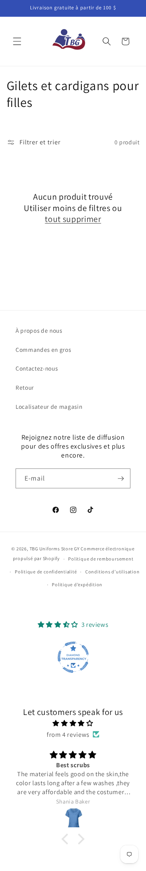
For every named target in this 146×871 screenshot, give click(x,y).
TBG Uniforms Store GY (55, 549)
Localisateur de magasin (49, 406)
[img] (73, 723)
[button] (17, 41)
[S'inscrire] (120, 478)
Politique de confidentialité (46, 572)
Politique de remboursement (100, 559)
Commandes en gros (43, 349)
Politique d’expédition (77, 584)
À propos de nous (39, 330)
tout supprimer (73, 218)
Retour (25, 387)
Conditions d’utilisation (112, 572)
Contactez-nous (37, 368)
